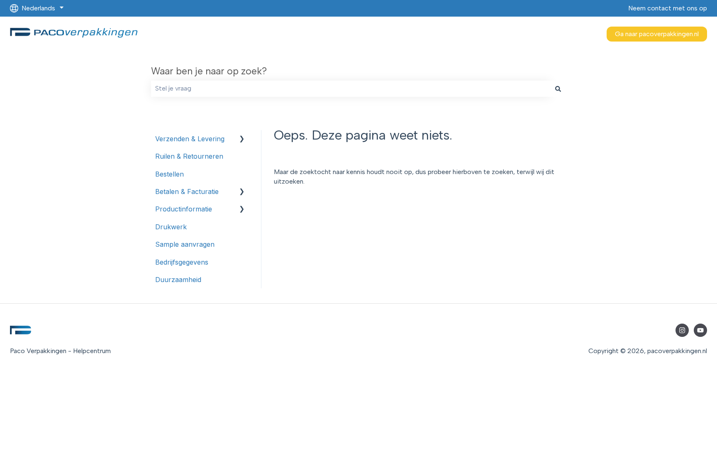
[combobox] (350, 88)
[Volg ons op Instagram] (682, 330)
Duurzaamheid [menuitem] (178, 279)
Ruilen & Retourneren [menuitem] (189, 156)
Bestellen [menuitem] (169, 174)
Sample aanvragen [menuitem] (185, 244)
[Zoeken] (558, 88)
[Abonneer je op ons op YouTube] (700, 330)
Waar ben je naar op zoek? (209, 71)
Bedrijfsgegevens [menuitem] (181, 262)
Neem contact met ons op (667, 8)
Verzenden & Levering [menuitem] (189, 139)
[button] (242, 139)
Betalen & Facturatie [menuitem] (187, 191)
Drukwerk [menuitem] (171, 227)
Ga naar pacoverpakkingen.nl (657, 34)
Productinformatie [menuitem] (183, 209)
